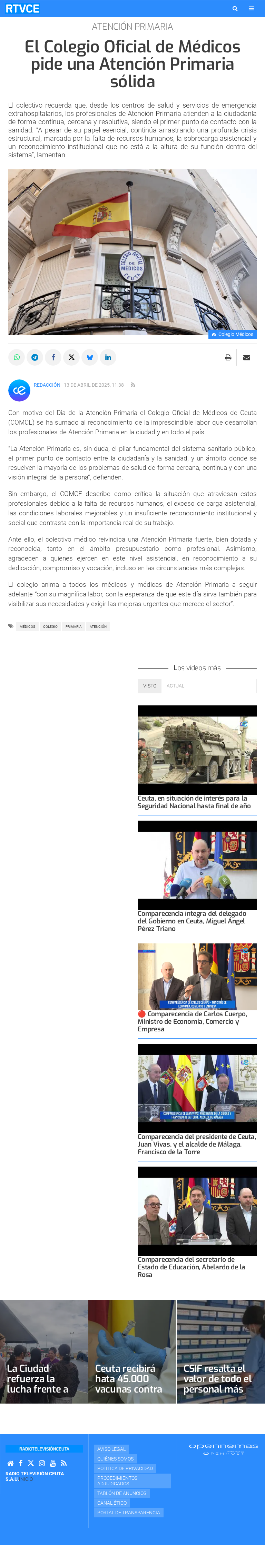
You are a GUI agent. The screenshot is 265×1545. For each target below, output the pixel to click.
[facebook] (20, 1463)
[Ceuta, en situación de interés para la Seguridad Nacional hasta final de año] (197, 750)
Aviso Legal (111, 1449)
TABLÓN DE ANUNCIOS (121, 1493)
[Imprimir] (228, 357)
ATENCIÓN (98, 626)
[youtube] (53, 1463)
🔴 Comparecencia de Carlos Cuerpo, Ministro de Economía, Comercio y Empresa (192, 1021)
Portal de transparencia (128, 1512)
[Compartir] (16, 357)
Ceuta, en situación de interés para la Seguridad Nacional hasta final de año (194, 802)
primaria (74, 626)
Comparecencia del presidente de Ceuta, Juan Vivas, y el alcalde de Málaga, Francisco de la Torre (197, 1144)
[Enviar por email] (246, 357)
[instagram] (42, 1463)
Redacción (47, 385)
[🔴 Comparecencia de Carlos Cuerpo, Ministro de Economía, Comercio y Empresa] (197, 976)
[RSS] (64, 1463)
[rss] (133, 384)
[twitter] (31, 1463)
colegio (50, 626)
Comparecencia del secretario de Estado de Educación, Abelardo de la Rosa (191, 1267)
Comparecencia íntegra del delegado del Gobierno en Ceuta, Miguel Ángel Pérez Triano (192, 921)
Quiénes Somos (115, 1459)
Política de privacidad (125, 1468)
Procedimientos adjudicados (117, 1480)
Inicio (26, 1479)
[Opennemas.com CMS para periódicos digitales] (223, 1449)
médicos (27, 626)
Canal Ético (112, 1503)
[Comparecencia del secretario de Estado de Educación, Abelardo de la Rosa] (197, 1211)
